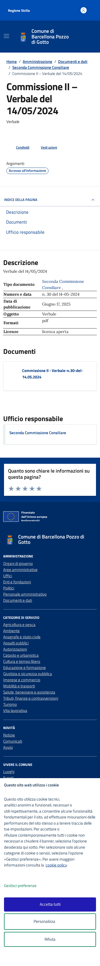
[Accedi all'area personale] (83, 10)
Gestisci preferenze (20, 885)
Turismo (10, 704)
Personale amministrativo (25, 594)
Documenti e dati (17, 600)
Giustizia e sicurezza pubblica (27, 674)
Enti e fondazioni (17, 582)
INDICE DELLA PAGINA (20, 199)
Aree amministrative (20, 570)
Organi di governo (18, 563)
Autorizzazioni (15, 649)
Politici (8, 588)
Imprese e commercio (21, 680)
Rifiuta (50, 939)
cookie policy (56, 865)
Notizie (9, 735)
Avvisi (8, 747)
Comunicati (12, 741)
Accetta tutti (50, 904)
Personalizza (44, 921)
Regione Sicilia (19, 10)
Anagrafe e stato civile (22, 637)
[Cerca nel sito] (86, 37)
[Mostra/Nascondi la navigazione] (6, 36)
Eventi (8, 778)
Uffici (7, 576)
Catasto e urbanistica (21, 655)
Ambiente (11, 631)
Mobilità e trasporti (19, 686)
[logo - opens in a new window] (52, 958)
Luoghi (8, 772)
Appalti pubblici (16, 643)
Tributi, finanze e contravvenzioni (30, 698)
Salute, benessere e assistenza (29, 692)
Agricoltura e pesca (19, 624)
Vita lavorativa (15, 710)
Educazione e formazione (24, 667)
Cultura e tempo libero (21, 661)
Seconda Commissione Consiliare (37, 433)
